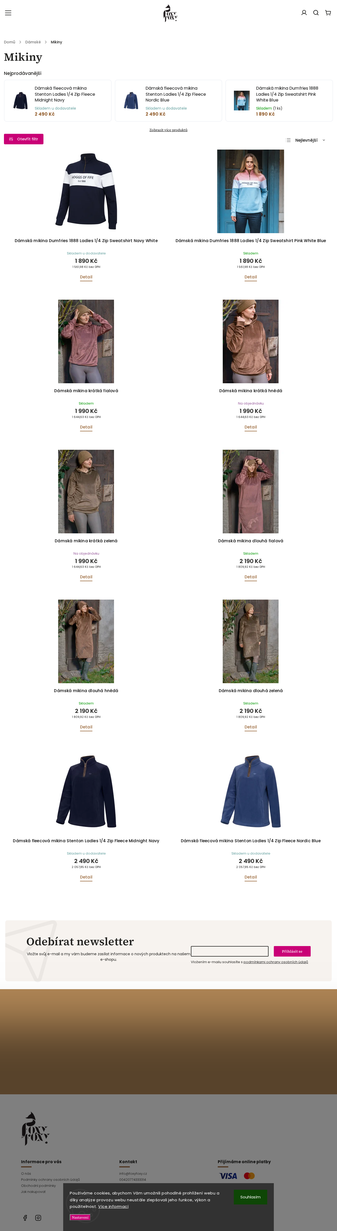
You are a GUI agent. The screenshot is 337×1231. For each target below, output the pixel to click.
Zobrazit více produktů (168, 129)
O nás (26, 1173)
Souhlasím (250, 1197)
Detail (86, 277)
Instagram (38, 1218)
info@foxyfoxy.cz (133, 1173)
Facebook (25, 1218)
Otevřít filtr (27, 139)
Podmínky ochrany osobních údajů (50, 1179)
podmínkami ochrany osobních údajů (276, 962)
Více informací (113, 1206)
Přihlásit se (292, 951)
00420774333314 (132, 1179)
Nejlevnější (306, 140)
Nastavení (80, 1217)
